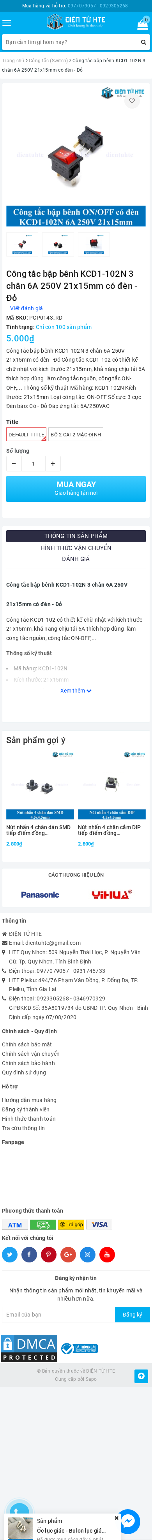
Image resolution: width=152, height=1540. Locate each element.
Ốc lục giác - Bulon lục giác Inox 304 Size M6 (92, 1515)
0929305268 (53, 998)
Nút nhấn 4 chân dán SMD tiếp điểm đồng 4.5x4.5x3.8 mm (38, 830)
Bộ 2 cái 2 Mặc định (76, 435)
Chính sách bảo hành (28, 1063)
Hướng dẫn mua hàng (29, 1100)
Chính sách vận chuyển (31, 1054)
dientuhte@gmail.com (53, 943)
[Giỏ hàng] (140, 26)
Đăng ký (132, 1314)
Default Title (26, 435)
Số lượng (17, 451)
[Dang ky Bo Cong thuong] (78, 1348)
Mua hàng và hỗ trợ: (75, 6)
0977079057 (53, 971)
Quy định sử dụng (24, 1072)
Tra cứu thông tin (23, 1128)
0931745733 (89, 971)
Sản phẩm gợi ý (35, 740)
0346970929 (89, 998)
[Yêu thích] (132, 101)
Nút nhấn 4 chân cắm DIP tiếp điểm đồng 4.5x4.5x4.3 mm (109, 830)
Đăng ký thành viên (26, 1109)
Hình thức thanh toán (29, 1119)
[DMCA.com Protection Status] (29, 1348)
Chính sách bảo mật (27, 1044)
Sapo (91, 1379)
